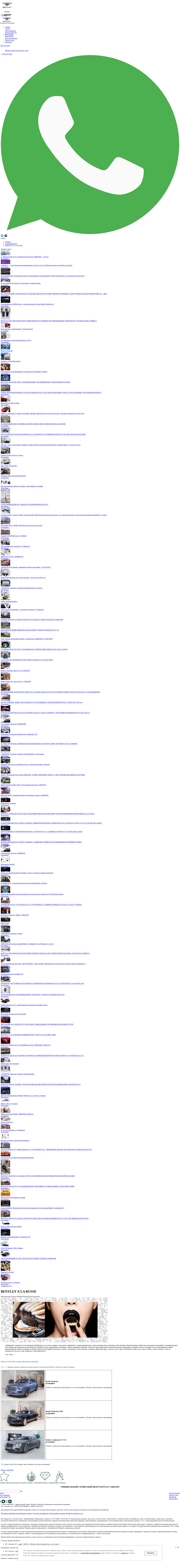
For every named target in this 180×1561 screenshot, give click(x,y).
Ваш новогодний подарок (10, 403)
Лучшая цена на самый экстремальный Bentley (17, 1157)
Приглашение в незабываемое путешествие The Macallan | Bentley (24, 372)
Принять (151, 1553)
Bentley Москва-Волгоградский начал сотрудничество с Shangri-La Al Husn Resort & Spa (32, 894)
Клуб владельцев (11, 38)
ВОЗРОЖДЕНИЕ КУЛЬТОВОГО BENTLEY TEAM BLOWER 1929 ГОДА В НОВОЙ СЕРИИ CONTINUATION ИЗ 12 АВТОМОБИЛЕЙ (50, 692)
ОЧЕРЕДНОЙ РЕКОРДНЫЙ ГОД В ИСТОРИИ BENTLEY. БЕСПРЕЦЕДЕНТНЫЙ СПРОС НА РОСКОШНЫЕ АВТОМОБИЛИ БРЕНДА (51, 392)
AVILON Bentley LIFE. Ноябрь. (12, 1248)
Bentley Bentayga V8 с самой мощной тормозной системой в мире (24, 1005)
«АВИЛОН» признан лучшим (11, 933)
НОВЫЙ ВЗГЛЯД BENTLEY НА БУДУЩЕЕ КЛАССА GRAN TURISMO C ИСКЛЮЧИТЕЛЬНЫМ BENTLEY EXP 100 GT (45, 713)
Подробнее (5, 259)
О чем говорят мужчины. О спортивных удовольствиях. (21, 283)
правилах (124, 1553)
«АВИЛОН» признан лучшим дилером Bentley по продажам (22, 754)
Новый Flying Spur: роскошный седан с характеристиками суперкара (25, 764)
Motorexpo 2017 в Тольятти (10, 1282)
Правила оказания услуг (74, 1513)
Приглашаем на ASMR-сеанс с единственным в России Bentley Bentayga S (27, 304)
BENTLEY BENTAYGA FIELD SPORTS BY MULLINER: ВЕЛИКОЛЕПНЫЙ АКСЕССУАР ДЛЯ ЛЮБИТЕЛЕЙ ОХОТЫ (44, 1218)
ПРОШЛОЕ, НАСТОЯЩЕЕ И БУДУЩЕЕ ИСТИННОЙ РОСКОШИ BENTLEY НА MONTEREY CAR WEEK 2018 (42, 983)
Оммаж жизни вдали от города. (12, 455)
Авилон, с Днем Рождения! (10, 361)
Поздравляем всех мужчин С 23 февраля (15, 546)
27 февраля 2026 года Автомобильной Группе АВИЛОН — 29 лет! (25, 257)
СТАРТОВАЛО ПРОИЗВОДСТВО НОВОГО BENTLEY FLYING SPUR (27, 660)
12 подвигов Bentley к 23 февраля (13, 1130)
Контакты (8, 42)
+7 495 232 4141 (6, 54)
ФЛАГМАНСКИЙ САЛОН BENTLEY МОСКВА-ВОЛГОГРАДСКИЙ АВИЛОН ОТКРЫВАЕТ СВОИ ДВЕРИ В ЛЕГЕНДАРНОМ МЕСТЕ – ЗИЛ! (54, 294)
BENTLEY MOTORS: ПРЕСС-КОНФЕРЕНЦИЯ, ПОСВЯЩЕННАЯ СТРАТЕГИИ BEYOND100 (35, 382)
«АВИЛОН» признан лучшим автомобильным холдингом (21, 588)
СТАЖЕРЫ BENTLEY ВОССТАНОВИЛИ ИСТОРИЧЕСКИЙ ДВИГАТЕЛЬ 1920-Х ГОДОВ (34, 649)
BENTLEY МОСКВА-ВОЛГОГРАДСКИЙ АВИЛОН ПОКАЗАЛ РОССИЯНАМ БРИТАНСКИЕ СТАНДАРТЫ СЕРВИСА (45, 953)
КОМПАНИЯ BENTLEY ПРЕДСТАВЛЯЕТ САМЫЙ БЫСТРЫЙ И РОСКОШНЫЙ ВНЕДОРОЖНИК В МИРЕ (41, 842)
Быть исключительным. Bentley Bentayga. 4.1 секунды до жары (23, 1095)
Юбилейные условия (8, 803)
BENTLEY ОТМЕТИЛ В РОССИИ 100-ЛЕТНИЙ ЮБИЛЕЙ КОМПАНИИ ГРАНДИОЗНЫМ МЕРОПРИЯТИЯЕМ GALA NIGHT (47, 814)
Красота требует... (7, 1122)
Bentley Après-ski (7, 351)
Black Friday (5, 923)
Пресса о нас (9, 40)
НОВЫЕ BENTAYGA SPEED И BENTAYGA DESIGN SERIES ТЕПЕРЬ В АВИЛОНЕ (32, 619)
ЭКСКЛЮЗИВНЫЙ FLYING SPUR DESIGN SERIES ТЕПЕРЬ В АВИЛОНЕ (28, 1258)
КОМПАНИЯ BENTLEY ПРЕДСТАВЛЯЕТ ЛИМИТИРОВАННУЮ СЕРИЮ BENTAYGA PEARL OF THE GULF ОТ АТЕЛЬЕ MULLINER (51, 823)
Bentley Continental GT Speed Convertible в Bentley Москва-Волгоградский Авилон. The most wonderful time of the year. (42, 413)
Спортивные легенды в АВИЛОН (13, 853)
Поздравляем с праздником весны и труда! (16, 340)
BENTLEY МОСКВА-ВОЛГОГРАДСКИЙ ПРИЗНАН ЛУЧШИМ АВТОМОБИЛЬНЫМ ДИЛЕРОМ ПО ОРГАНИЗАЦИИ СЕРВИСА (49, 321)
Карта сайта (173, 1499)
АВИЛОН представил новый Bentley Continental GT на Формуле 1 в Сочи (27, 944)
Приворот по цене (7, 1272)
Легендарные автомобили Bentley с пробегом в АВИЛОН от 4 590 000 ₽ (26, 639)
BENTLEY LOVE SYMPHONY (12, 557)
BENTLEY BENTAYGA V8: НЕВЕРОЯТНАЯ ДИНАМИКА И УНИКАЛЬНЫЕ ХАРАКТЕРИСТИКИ (37, 1186)
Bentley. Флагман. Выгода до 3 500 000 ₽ (15, 670)
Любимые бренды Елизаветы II (12, 974)
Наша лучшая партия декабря (11, 1226)
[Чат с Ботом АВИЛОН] (2, 236)
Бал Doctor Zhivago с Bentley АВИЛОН (15, 915)
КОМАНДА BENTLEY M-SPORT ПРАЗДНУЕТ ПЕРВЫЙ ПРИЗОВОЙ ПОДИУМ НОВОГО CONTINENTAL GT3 (42, 1055)
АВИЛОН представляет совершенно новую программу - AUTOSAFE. (26, 567)
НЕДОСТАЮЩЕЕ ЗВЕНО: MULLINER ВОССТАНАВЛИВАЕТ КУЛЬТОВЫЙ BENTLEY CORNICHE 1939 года (42, 702)
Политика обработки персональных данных (16, 1513)
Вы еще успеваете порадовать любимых (15, 1140)
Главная (8, 242)
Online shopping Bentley (9, 601)
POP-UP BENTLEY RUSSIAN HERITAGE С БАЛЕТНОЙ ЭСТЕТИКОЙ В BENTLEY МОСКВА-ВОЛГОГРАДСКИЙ (43, 434)
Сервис (7, 27)
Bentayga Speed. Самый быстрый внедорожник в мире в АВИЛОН (24, 795)
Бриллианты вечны (8, 864)
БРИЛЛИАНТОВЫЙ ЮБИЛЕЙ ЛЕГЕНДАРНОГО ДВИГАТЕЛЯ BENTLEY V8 (30, 630)
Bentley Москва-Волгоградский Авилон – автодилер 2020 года (23, 577)
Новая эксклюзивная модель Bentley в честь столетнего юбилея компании (27, 873)
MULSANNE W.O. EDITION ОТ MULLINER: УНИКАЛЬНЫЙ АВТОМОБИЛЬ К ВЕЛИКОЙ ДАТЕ (37, 1024)
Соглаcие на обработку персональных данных (49, 1513)
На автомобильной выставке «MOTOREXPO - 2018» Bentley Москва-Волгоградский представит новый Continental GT (43, 964)
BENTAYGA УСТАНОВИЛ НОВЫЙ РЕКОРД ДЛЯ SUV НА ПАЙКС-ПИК (28, 1035)
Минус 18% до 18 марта (9, 1104)
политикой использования (90, 1553)
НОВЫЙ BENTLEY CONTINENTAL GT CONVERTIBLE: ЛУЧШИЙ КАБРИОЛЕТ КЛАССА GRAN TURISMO (41, 905)
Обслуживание (10, 31)
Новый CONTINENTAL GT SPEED (13, 536)
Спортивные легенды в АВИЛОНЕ (13, 724)
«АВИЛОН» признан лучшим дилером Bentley (17, 1074)
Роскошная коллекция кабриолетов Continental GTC (19, 734)
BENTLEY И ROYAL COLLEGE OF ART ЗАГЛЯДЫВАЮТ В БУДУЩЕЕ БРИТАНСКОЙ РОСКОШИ (38, 1176)
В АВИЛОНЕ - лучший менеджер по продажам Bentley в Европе (24, 883)
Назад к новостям (7, 1470)
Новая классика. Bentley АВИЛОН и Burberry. (17, 1114)
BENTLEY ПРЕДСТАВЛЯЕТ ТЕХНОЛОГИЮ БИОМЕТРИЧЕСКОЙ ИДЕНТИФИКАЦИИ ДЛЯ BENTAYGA (41, 1084)
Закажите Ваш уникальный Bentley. (13, 476)
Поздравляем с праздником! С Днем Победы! (17, 329)
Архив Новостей (11, 244)
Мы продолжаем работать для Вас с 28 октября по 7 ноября (22, 486)
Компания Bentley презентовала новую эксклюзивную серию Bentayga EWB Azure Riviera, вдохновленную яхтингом (42, 276)
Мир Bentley (9, 34)
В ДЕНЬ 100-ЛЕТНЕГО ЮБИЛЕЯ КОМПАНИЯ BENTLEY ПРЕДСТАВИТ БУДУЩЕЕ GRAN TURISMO (39, 744)
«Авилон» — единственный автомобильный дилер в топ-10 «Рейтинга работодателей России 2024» (36, 265)
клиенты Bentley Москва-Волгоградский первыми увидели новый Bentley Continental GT (32, 1208)
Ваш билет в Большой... (9, 466)
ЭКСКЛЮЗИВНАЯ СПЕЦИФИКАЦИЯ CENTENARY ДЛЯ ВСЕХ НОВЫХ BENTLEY (33, 995)
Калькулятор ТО (11, 33)
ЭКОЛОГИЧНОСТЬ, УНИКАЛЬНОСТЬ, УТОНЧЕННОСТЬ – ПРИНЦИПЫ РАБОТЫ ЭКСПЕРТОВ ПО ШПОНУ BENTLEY (46, 1149)
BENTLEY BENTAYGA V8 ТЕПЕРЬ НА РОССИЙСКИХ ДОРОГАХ (26, 1045)
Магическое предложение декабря (13, 1197)
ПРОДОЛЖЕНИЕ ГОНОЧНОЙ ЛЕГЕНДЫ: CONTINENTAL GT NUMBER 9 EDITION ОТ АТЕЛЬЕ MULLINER (41, 831)
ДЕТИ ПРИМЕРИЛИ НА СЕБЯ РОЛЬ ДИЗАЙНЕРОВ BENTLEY (24, 504)
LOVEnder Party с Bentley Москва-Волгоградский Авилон (21, 525)
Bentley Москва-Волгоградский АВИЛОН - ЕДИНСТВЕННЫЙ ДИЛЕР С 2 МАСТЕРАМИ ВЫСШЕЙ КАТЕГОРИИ (43, 775)
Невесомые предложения (10, 1063)
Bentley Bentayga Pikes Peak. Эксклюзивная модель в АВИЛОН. (23, 785)
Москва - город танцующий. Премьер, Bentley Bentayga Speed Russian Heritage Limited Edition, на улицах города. (41, 445)
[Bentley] (7, 13)
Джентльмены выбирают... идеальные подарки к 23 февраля (22, 609)
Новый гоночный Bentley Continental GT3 (16, 1237)
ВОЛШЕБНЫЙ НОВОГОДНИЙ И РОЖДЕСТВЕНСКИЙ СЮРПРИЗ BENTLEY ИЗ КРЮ (33, 424)
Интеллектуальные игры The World (13, 1014)
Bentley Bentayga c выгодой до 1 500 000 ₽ (16, 681)
